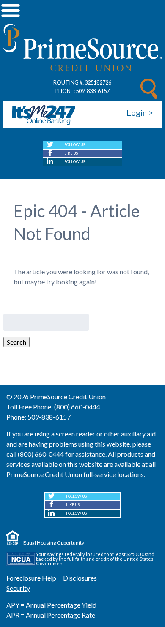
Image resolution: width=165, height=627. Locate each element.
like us (71, 153)
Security (18, 588)
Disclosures (80, 578)
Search (16, 342)
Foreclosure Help (31, 578)
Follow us (74, 144)
